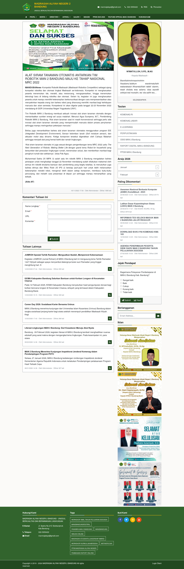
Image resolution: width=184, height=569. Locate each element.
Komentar (30, 221)
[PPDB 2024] (139, 394)
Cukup (126, 286)
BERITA (42, 17)
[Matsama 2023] (139, 349)
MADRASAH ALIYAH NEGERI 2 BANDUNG (59, 563)
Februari (139, 174)
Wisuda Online (77, 534)
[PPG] (139, 439)
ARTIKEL (65, 17)
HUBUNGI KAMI (144, 17)
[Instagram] (133, 519)
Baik (125, 283)
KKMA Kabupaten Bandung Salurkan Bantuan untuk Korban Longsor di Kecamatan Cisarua (65, 279)
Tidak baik (127, 292)
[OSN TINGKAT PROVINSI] (139, 484)
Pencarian (157, 7)
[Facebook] (121, 519)
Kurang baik (128, 289)
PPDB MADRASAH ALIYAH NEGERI (83, 548)
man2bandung (101, 529)
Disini (159, 563)
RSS (145, 7)
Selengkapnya (139, 100)
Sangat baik (128, 280)
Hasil (138, 300)
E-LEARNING (126, 127)
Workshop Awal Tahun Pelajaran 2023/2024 (89, 520)
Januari (139, 167)
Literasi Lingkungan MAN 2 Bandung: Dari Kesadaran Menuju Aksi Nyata (59, 327)
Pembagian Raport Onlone (82, 553)
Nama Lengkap (32, 206)
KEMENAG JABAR (128, 120)
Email (28, 211)
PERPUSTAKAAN (128, 133)
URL (27, 216)
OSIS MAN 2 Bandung (130, 139)
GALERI (76, 17)
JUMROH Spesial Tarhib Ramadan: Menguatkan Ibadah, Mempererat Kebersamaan (64, 254)
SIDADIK (87, 17)
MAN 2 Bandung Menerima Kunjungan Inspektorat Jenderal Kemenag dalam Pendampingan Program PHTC (61, 352)
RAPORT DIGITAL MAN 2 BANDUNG (137, 145)
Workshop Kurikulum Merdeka (84, 543)
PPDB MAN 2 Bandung (130, 152)
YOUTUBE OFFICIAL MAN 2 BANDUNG (122, 17)
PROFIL (32, 17)
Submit (54, 238)
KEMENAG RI (126, 114)
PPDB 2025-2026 (99, 17)
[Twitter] (127, 519)
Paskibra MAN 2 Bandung (81, 529)
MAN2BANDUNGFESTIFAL (80, 524)
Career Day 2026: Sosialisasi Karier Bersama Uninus (49, 304)
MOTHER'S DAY (106, 543)
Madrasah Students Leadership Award (87, 539)
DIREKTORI (54, 17)
